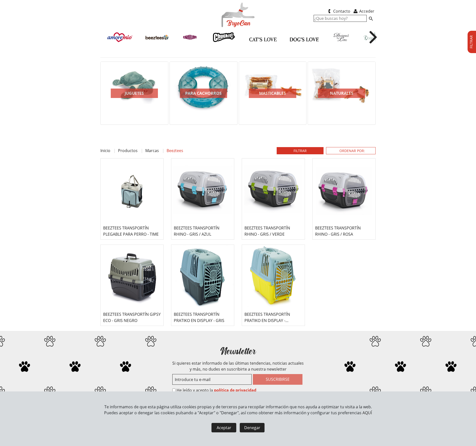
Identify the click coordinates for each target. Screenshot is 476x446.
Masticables (272, 93)
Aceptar (224, 427)
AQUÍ (367, 412)
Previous (93, 97)
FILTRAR (300, 150)
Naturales (341, 93)
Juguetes (134, 93)
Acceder (366, 11)
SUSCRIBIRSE (278, 379)
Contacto (341, 11)
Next (383, 97)
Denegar (252, 427)
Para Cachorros (203, 93)
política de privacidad (235, 390)
